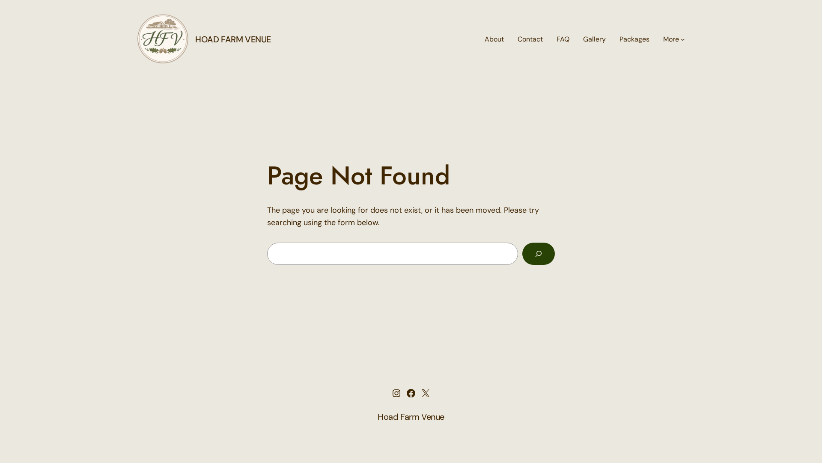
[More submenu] (683, 39)
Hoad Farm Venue (233, 39)
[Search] (538, 254)
